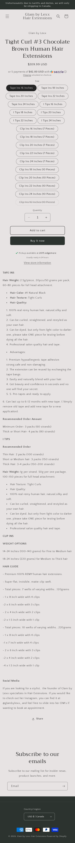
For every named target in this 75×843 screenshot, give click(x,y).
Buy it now (37, 240)
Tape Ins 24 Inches (23, 104)
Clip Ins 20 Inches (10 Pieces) (37, 177)
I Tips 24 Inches (51, 120)
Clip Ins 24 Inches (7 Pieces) (37, 161)
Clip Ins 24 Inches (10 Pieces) (37, 194)
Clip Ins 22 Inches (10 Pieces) (37, 185)
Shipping (27, 75)
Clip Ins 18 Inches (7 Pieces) (37, 136)
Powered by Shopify (57, 836)
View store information (37, 262)
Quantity (37, 210)
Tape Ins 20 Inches (21, 96)
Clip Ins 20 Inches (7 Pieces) (37, 145)
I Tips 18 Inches (22, 112)
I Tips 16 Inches (52, 104)
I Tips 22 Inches (23, 120)
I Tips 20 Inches (51, 112)
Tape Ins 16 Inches (21, 88)
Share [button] (39, 718)
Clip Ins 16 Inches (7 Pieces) (37, 128)
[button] (7, 16)
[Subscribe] (64, 786)
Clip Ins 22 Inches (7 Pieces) (37, 153)
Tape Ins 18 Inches (52, 88)
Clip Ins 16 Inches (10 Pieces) (39, 203)
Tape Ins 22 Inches (53, 96)
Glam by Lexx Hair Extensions (31, 836)
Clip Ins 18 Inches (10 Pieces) (37, 169)
